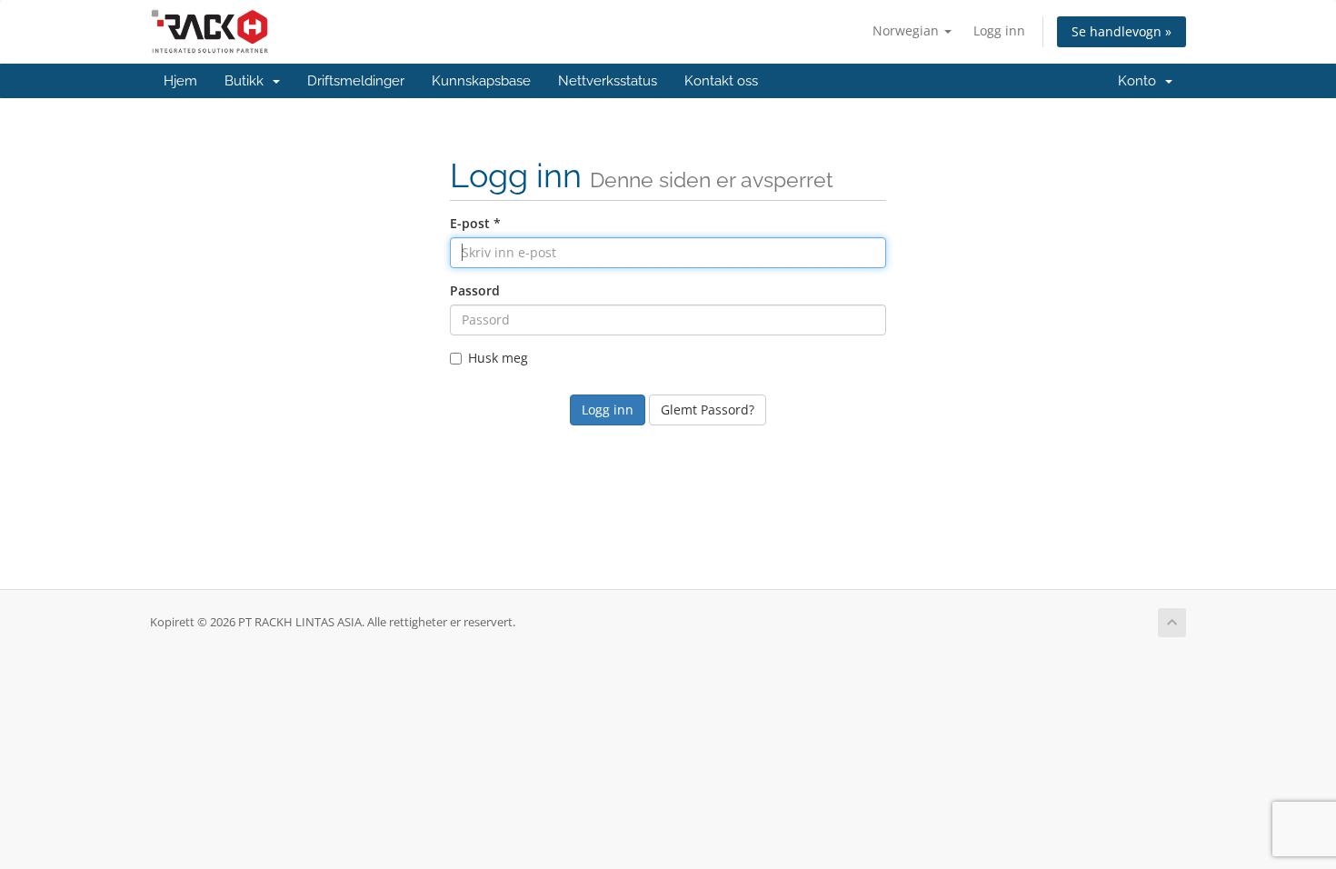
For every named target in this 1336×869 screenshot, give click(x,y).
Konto (1140, 81)
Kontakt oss (721, 81)
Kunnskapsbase (481, 81)
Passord (475, 290)
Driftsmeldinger (355, 81)
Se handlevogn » (1121, 31)
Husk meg (498, 357)
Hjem (180, 81)
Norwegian (907, 30)
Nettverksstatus (607, 81)
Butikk (247, 81)
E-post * (475, 223)
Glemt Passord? (707, 409)
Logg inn (999, 30)
